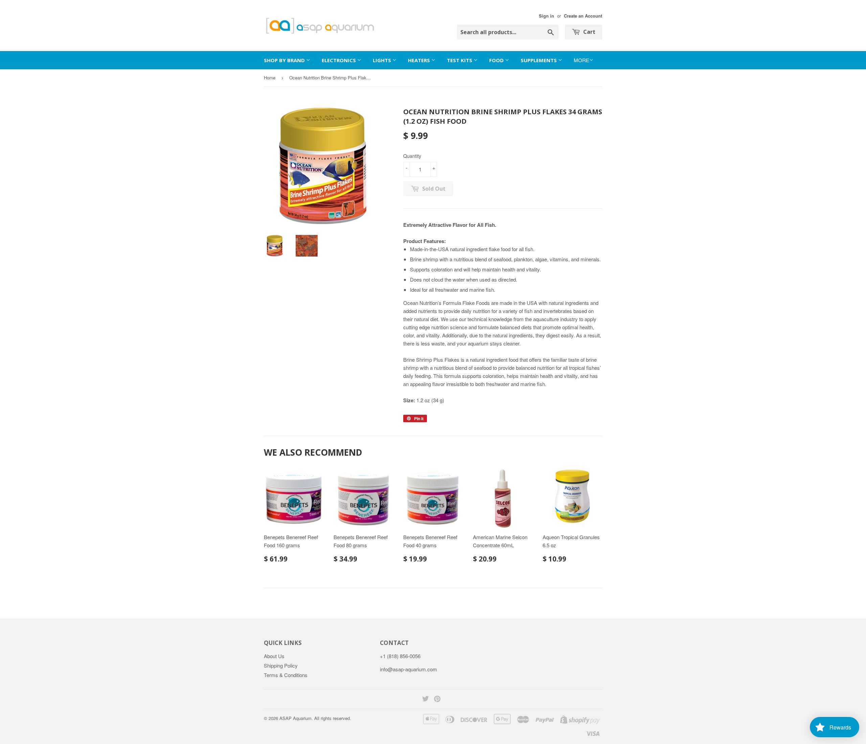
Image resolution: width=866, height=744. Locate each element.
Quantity (412, 155)
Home (269, 77)
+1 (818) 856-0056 (400, 655)
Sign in (546, 16)
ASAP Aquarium (295, 718)
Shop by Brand (285, 60)
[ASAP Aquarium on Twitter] (425, 699)
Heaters (419, 60)
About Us (274, 655)
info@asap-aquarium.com (408, 669)
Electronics (339, 60)
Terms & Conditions (285, 674)
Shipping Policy (281, 665)
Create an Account (583, 16)
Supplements (539, 60)
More (581, 60)
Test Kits (460, 60)
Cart (588, 31)
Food (497, 60)
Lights (382, 60)
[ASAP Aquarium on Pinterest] (437, 699)
